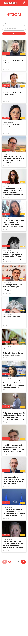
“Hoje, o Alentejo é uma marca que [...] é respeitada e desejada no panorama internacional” (13, 159)
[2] (23, 562)
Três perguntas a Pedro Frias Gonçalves (12, 93)
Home (3, 8)
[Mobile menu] (25, 3)
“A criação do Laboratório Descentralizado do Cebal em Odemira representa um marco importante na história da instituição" (13, 385)
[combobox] (14, 19)
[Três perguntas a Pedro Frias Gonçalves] (14, 80)
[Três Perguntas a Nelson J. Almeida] (14, 48)
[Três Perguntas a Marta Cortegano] (14, 304)
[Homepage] (10, 3)
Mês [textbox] (6, 23)
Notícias (7, 8)
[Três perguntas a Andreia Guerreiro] (14, 112)
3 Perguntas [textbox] (8, 19)
